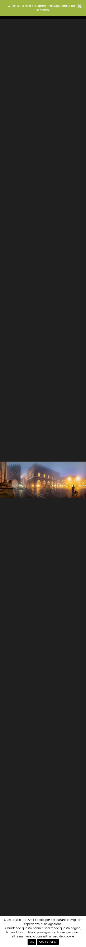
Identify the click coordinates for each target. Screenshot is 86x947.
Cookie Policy (47, 942)
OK (32, 942)
